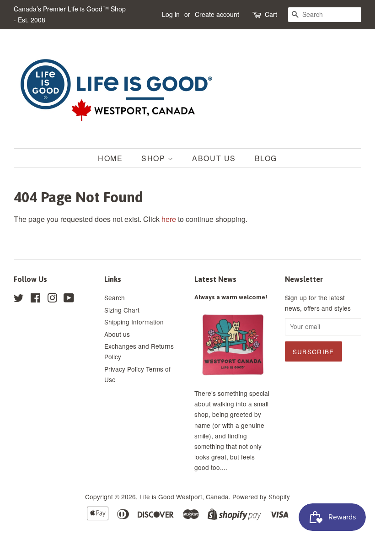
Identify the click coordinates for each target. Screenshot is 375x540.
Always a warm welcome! (230, 297)
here (168, 219)
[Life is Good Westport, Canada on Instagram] (52, 299)
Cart (271, 14)
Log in (171, 14)
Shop (154, 158)
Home (110, 158)
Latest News (215, 279)
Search (114, 297)
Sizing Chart (121, 309)
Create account (217, 14)
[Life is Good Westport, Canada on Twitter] (19, 299)
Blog (266, 158)
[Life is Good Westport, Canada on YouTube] (69, 299)
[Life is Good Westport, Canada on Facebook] (35, 299)
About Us (214, 158)
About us (117, 334)
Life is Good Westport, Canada (184, 496)
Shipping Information (134, 321)
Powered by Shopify (261, 496)
